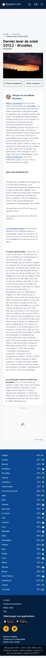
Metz (4, 536)
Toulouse (6, 589)
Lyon (4, 527)
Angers (5, 455)
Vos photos (16, 34)
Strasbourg (6, 580)
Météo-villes (8, 608)
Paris (4, 558)
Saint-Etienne (7, 576)
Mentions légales (10, 636)
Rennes (5, 567)
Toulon (5, 585)
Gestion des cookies (11, 642)
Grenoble (6, 509)
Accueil (5, 34)
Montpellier (6, 540)
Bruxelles (32, 106)
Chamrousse (7, 486)
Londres (5, 522)
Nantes (5, 545)
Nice (4, 549)
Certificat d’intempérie (12, 604)
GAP (4, 500)
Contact (6, 600)
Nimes (4, 553)
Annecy (5, 460)
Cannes (5, 477)
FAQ (5, 611)
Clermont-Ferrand (9, 491)
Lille (3, 518)
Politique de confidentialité (14, 639)
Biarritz (5, 464)
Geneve (5, 504)
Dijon (4, 495)
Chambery (6, 482)
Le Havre (6, 513)
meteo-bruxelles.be (14, 157)
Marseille (5, 531)
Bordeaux (6, 469)
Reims (4, 562)
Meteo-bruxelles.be (14, 103)
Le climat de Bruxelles (15, 228)
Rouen (4, 571)
